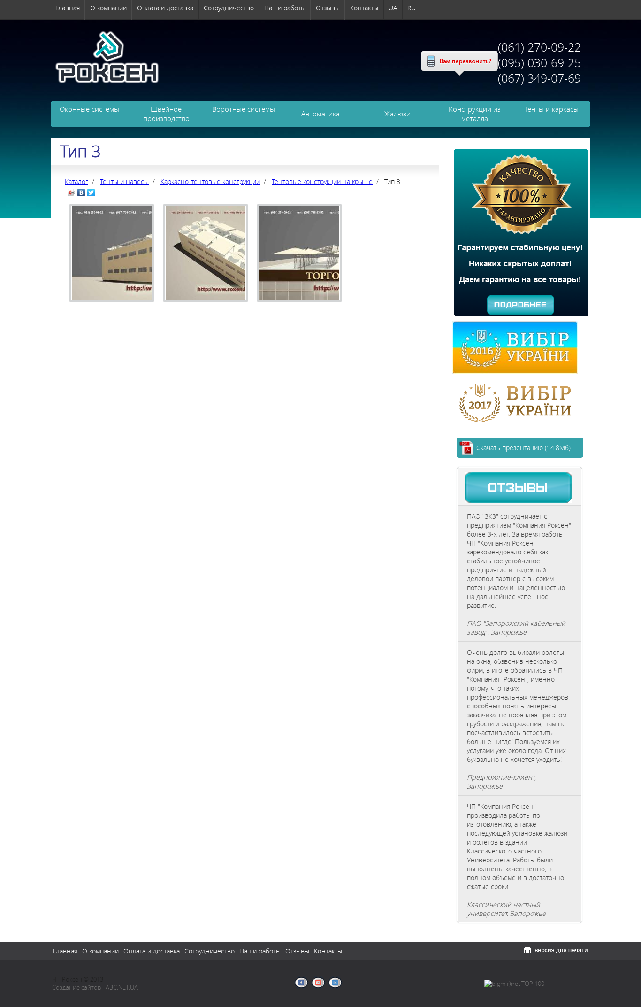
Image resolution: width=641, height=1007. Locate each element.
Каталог (76, 181)
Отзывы (328, 7)
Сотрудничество (229, 7)
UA (393, 7)
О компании (108, 7)
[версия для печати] (555, 950)
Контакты (364, 7)
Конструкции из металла (475, 113)
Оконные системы (89, 109)
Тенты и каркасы (551, 109)
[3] (299, 304)
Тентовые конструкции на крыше (322, 181)
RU (411, 7)
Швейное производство (166, 113)
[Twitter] (91, 192)
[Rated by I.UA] (567, 984)
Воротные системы (243, 109)
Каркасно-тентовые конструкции (210, 181)
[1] (112, 304)
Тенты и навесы (124, 181)
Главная (67, 7)
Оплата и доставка (165, 7)
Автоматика (320, 113)
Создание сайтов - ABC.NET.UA (95, 988)
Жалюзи (397, 113)
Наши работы (284, 7)
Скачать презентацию (523, 447)
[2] (205, 304)
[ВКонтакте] (81, 192)
